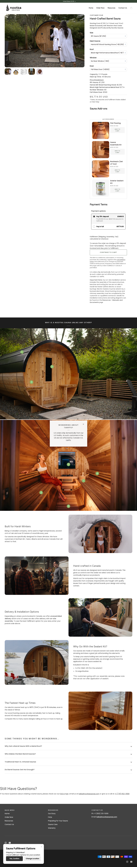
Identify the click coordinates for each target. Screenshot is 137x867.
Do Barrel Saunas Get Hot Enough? (19, 769)
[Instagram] (6, 843)
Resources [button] (53, 810)
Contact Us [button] (97, 810)
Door (92, 66)
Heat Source (95, 41)
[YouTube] (10, 843)
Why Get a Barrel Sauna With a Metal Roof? (23, 746)
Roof (92, 49)
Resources (9, 821)
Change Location (32, 859)
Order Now (9, 817)
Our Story (52, 813)
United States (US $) (68, 1)
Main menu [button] (10, 810)
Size (91, 32)
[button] (100, 8)
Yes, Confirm (14, 859)
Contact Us (9, 824)
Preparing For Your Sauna (58, 821)
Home (7, 813)
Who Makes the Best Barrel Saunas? (20, 754)
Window (93, 57)
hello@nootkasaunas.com (89, 794)
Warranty (52, 828)
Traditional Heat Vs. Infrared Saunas (20, 762)
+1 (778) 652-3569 (122, 794)
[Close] (84, 423)
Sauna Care (52, 824)
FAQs (62, 794)
